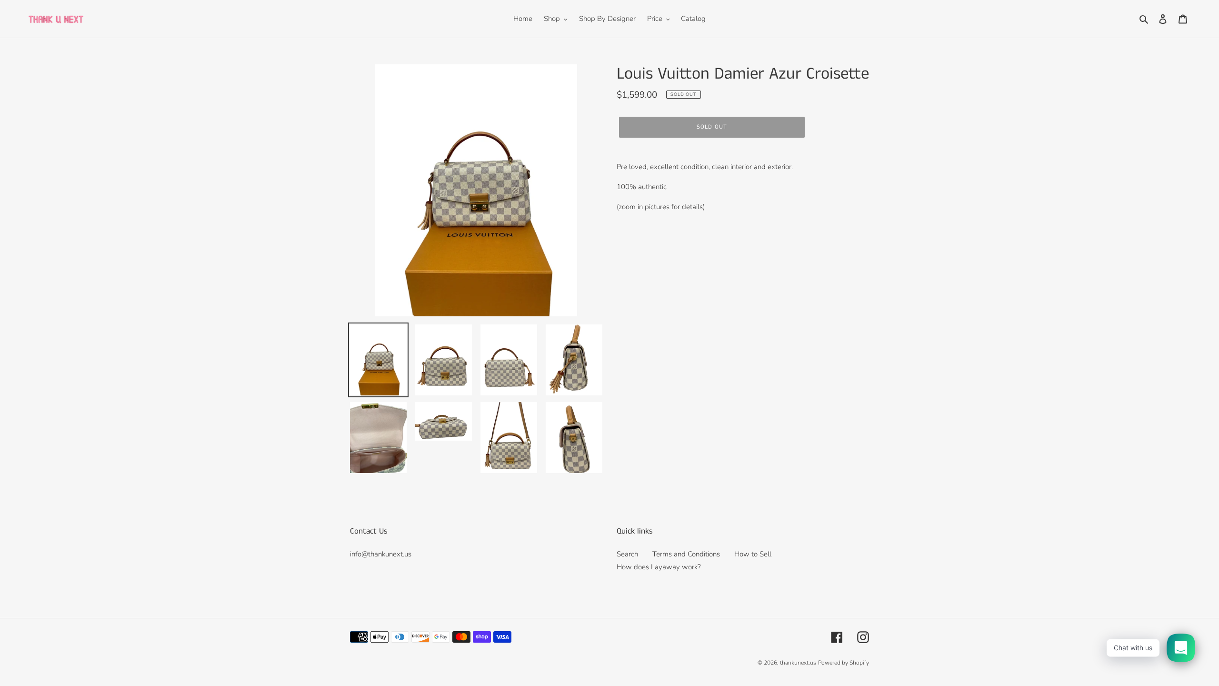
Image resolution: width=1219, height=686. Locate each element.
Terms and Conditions (686, 554)
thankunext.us (798, 662)
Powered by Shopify (843, 662)
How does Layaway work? (659, 567)
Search (627, 554)
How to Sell (752, 554)
